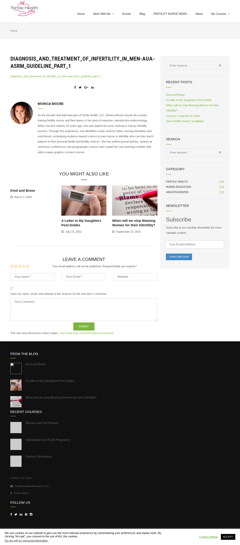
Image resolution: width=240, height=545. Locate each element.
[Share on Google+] (86, 87)
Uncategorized (177, 192)
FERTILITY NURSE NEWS (170, 13)
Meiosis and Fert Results (41, 423)
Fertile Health (177, 181)
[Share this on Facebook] (75, 87)
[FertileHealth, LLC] (11, 514)
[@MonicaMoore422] (15, 514)
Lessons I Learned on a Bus (183, 115)
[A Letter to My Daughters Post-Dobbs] (84, 200)
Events (126, 13)
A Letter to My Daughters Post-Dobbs (189, 100)
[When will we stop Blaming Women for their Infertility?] (135, 200)
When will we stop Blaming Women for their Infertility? (61, 397)
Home (81, 13)
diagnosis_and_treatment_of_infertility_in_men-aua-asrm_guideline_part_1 (55, 76)
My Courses (218, 13)
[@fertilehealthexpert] (31, 514)
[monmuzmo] (26, 514)
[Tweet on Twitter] (80, 87)
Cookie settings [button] (208, 536)
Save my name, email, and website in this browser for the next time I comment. (58, 293)
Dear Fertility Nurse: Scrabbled (185, 121)
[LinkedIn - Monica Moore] (21, 514)
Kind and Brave (22, 190)
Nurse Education (178, 186)
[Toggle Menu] (70, 3)
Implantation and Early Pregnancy (47, 439)
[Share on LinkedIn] (92, 87)
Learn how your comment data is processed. (86, 333)
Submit (84, 326)
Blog (142, 13)
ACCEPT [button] (228, 536)
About (199, 13)
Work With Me (102, 13)
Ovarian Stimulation (38, 456)
